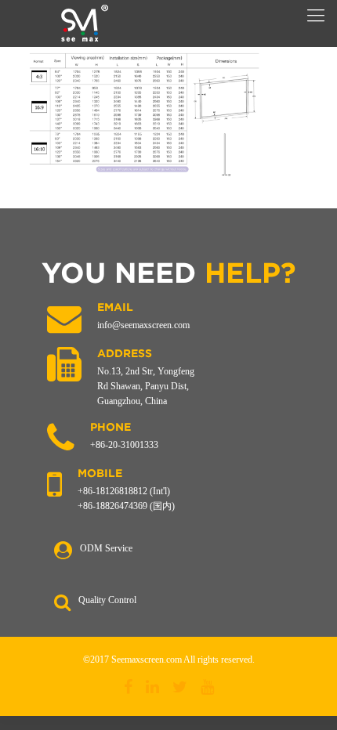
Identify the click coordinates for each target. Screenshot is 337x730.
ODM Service (106, 548)
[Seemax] (84, 23)
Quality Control (107, 599)
